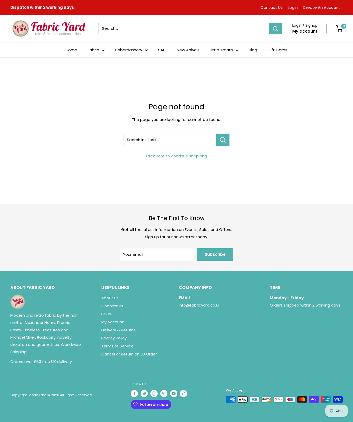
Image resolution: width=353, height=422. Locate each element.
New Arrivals (188, 50)
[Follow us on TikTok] (183, 393)
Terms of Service (117, 346)
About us (110, 298)
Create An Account (321, 7)
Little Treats (221, 50)
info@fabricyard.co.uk (199, 305)
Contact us (112, 306)
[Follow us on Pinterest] (163, 393)
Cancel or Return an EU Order (129, 354)
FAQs (106, 314)
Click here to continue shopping (176, 156)
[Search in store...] (222, 140)
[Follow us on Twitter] (144, 393)
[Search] (275, 28)
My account (304, 31)
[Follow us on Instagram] (154, 393)
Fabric (93, 50)
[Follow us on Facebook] (134, 393)
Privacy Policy (114, 338)
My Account (112, 322)
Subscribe (215, 254)
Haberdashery (128, 50)
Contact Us (271, 7)
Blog (253, 50)
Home (71, 50)
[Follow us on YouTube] (173, 393)
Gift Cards (277, 50)
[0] (339, 28)
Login (293, 7)
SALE (162, 50)
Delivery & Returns (118, 330)
